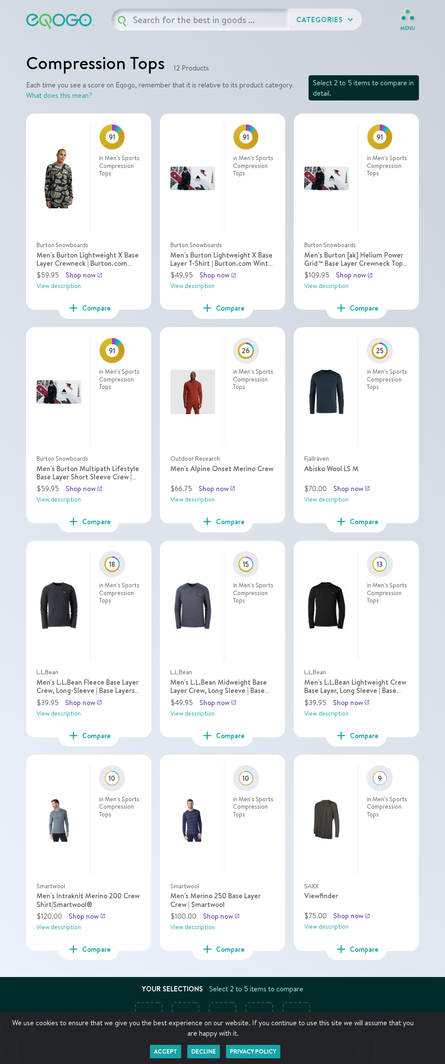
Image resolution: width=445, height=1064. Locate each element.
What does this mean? (59, 95)
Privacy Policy (253, 1051)
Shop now (84, 275)
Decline (203, 1051)
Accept (165, 1051)
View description (59, 285)
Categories (325, 19)
